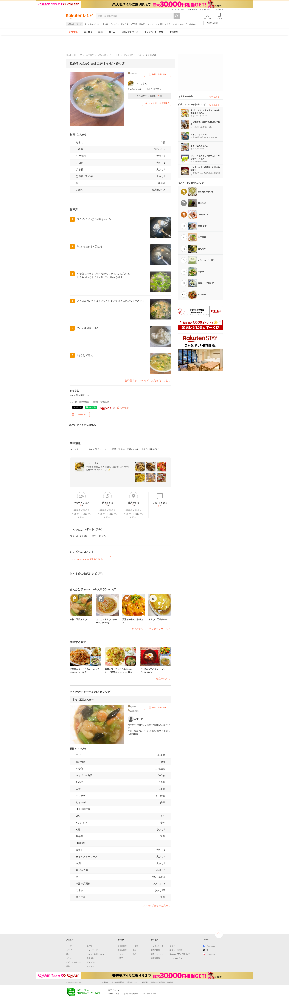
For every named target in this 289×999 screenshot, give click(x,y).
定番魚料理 (122, 950)
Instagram (211, 954)
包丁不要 (133, 24)
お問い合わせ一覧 (131, 994)
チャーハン (115, 55)
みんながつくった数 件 (149, 95)
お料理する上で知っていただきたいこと (146, 380)
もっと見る (214, 96)
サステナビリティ (150, 994)
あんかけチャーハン (133, 55)
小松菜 (79, 149)
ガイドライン (92, 962)
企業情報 (105, 982)
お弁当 (135, 946)
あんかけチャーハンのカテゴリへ (150, 629)
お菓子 (120, 958)
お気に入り (207, 18)
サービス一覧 (113, 994)
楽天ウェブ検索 (175, 950)
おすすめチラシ (206, 9)
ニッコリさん (92, 463)
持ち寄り (142, 24)
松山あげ (104, 24)
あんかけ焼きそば (149, 449)
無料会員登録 (213, 23)
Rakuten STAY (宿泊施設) (179, 954)
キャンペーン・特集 (153, 32)
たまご (79, 142)
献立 (100, 32)
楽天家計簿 (192, 9)
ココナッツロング (179, 24)
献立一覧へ (162, 678)
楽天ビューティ (157, 954)
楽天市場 (219, 9)
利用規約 (90, 958)
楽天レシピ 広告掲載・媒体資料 (162, 982)
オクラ (167, 24)
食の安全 (173, 32)
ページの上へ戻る (219, 934)
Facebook (211, 946)
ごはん (79, 190)
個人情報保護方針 (118, 982)
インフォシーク (178, 9)
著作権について (132, 982)
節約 (134, 954)
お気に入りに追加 (159, 74)
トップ (69, 946)
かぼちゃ (192, 24)
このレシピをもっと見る (155, 905)
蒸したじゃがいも (92, 24)
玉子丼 (121, 449)
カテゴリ (88, 32)
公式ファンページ (129, 32)
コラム (112, 32)
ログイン (218, 18)
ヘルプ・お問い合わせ (96, 954)
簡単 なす (124, 24)
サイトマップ (92, 950)
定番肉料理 (122, 946)
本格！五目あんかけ (83, 699)
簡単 (134, 950)
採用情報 (145, 982)
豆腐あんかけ (133, 449)
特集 (68, 966)
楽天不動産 (155, 950)
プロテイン (114, 24)
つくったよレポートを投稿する (156, 103)
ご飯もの (102, 55)
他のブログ (124, 408)
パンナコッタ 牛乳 (155, 24)
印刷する (82, 414)
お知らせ (90, 966)
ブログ (172, 946)
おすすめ (73, 32)
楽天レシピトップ (74, 55)
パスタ (120, 954)
